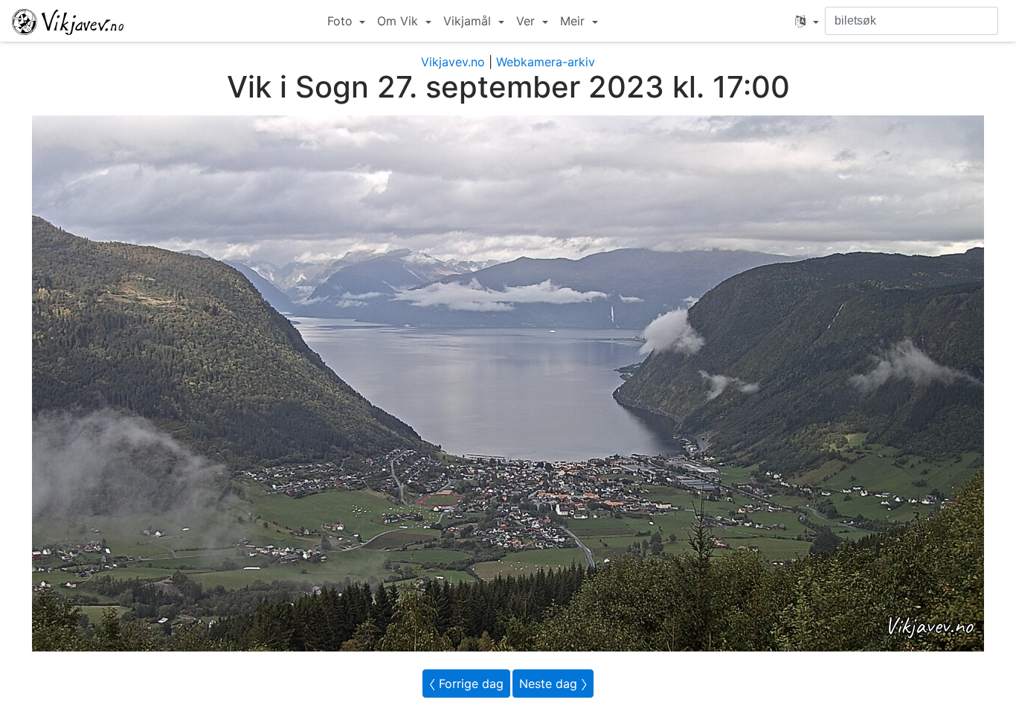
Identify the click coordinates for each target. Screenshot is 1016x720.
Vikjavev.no (453, 61)
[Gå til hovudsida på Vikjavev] (67, 21)
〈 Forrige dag (466, 683)
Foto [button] (341, 20)
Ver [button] (527, 20)
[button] (807, 21)
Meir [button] (574, 20)
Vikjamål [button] (469, 20)
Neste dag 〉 (553, 683)
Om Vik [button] (399, 20)
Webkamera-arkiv (545, 61)
